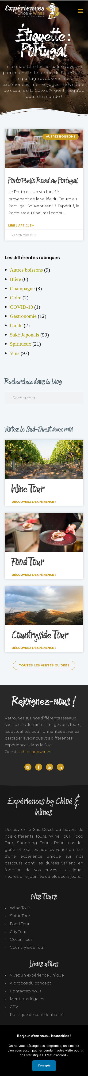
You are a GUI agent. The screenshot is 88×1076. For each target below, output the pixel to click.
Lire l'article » (21, 225)
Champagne (22, 288)
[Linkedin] (60, 767)
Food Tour (28, 562)
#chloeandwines (34, 752)
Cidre (15, 297)
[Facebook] (38, 767)
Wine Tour (28, 489)
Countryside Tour (40, 635)
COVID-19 (21, 307)
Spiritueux (20, 344)
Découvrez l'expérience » (34, 501)
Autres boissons (26, 270)
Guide (16, 325)
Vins (14, 353)
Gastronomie (23, 316)
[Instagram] (27, 767)
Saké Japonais (24, 335)
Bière (15, 279)
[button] (79, 11)
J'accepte (44, 1065)
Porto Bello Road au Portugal (43, 181)
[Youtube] (49, 767)
